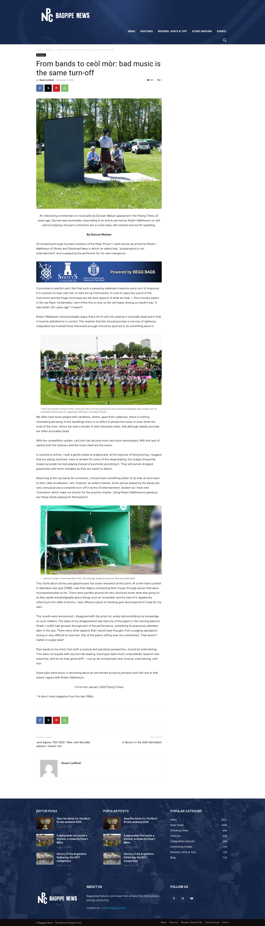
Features (50, 49)
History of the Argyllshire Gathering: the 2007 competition (72, 857)
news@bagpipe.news (113, 908)
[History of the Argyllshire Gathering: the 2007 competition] (45, 858)
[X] (48, 88)
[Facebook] (39, 88)
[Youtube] (191, 898)
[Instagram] (182, 898)
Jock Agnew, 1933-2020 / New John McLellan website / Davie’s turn (63, 744)
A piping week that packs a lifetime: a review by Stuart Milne (72, 839)
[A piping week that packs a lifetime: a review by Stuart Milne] (45, 840)
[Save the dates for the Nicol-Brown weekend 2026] (45, 823)
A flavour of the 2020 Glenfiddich (142, 742)
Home (39, 49)
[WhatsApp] (64, 88)
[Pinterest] (56, 88)
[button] (224, 40)
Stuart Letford (46, 80)
